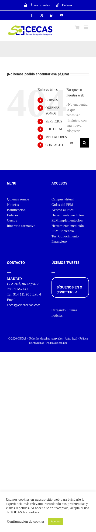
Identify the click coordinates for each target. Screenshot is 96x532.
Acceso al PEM (62, 210)
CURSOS (51, 100)
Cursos (12, 220)
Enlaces (12, 215)
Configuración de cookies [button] (26, 521)
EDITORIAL (54, 129)
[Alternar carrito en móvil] (77, 27)
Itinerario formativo (21, 226)
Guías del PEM (62, 205)
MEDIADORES (56, 137)
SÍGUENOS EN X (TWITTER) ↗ (69, 289)
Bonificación (16, 210)
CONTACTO (54, 145)
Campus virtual (62, 199)
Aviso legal (71, 338)
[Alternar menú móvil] (86, 27)
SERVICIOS (53, 121)
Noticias (13, 205)
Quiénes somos (18, 199)
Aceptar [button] (56, 521)
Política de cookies (56, 342)
